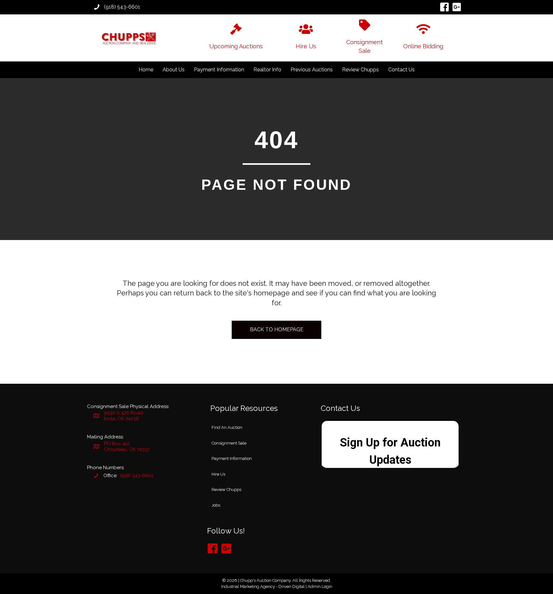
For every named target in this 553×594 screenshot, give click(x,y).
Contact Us (401, 70)
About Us (174, 70)
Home (146, 70)
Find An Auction (227, 427)
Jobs (216, 505)
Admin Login (320, 586)
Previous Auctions (312, 70)
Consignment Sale (229, 443)
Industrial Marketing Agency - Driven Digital (263, 586)
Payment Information (219, 70)
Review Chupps (360, 70)
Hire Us (218, 474)
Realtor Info (267, 70)
